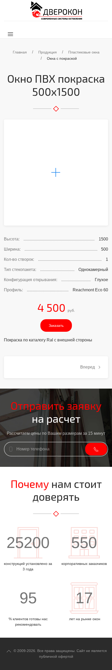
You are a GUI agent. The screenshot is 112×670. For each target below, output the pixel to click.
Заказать (56, 325)
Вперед (88, 367)
